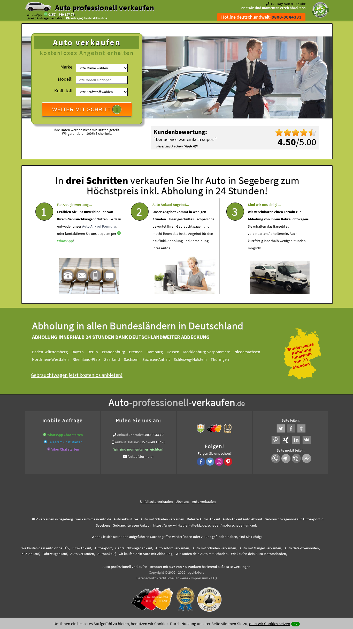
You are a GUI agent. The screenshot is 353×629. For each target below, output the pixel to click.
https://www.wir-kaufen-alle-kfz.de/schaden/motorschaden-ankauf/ (205, 525)
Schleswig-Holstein (190, 359)
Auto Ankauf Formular (99, 226)
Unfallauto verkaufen (156, 501)
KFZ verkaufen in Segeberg (52, 519)
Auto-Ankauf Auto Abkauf (242, 519)
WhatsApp (65, 240)
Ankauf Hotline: (127, 442)
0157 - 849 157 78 (61, 14)
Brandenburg (113, 351)
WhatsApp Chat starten (65, 434)
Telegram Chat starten (65, 442)
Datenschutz (146, 578)
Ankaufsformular (141, 456)
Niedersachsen (247, 351)
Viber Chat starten (65, 449)
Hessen (173, 351)
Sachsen (131, 359)
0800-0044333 (153, 434)
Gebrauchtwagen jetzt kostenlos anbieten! (76, 375)
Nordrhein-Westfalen (50, 359)
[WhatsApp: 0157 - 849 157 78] (46, 14)
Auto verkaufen (204, 501)
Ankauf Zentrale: (130, 434)
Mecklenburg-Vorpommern (207, 351)
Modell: (65, 79)
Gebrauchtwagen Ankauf (132, 525)
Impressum (199, 578)
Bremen (136, 351)
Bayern (78, 351)
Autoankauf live (126, 519)
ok (295, 624)
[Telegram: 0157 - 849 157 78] (45, 442)
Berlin (93, 351)
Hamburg (155, 351)
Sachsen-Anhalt (156, 359)
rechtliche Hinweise (173, 578)
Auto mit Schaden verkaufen (162, 519)
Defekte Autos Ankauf (203, 519)
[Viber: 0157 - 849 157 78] (48, 449)
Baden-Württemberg (50, 351)
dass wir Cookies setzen (269, 623)
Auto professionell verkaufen (104, 7)
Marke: (66, 67)
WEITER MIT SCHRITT (85, 109)
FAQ (214, 578)
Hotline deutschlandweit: (261, 17)
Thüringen (220, 359)
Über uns (182, 501)
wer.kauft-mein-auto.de (93, 519)
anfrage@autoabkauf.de (88, 18)
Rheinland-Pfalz (86, 359)
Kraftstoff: (63, 91)
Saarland (112, 359)
